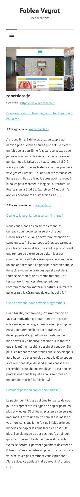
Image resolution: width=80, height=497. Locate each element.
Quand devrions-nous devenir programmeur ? (37, 302)
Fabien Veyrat (40, 10)
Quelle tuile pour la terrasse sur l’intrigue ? (35, 215)
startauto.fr (43, 205)
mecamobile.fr (39, 129)
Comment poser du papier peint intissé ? (33, 389)
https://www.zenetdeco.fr (37, 103)
